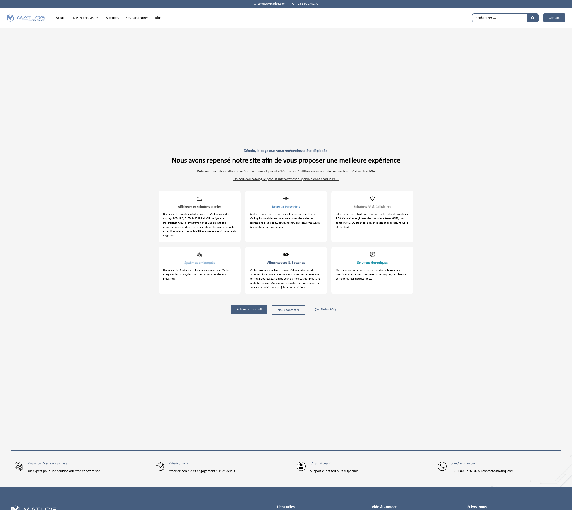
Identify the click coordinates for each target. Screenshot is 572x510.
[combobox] (499, 17)
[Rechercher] (533, 17)
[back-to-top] (566, 503)
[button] (86, 18)
